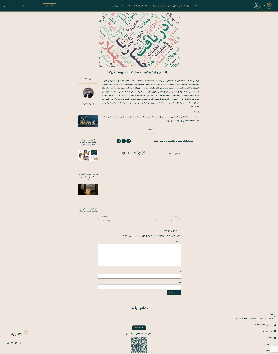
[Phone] (128, 141)
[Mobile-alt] (124, 141)
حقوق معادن (172, 5)
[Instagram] (22, 5)
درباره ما (137, 5)
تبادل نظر (144, 5)
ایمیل (178, 282)
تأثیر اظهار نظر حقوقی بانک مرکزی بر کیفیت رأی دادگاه (88, 209)
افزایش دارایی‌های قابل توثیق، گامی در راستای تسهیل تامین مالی (88, 142)
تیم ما (122, 5)
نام (179, 272)
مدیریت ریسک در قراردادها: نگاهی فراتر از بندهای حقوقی (88, 176)
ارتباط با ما (114, 5)
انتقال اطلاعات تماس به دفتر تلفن (139, 333)
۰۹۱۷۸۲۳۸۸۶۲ (269, 350)
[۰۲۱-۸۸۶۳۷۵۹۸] (275, 331)
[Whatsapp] (119, 141)
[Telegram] (16, 343)
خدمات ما (129, 5)
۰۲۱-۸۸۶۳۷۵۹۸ (268, 331)
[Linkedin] (12, 343)
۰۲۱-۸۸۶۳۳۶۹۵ (268, 337)
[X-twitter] (20, 343)
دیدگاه (178, 242)
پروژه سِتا (153, 5)
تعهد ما (194, 5)
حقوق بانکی (162, 5)
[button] (3, 5)
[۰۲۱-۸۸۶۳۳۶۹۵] (275, 338)
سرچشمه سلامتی (184, 5)
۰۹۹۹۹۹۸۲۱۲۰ (269, 344)
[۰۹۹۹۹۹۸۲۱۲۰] (275, 344)
